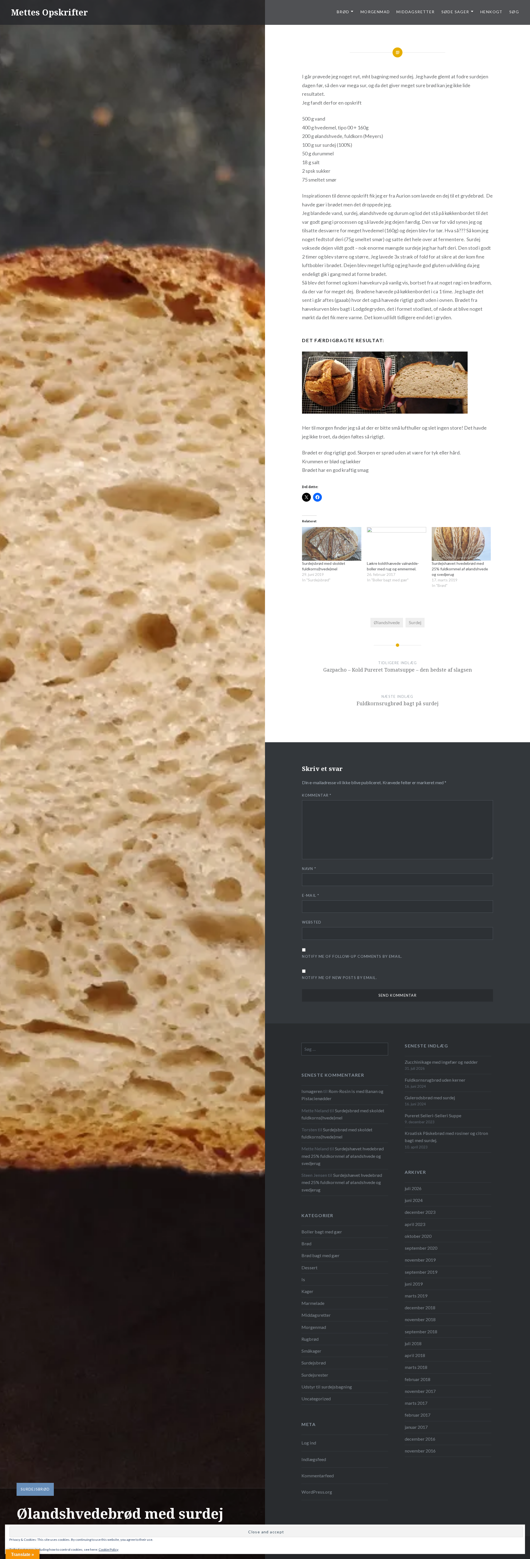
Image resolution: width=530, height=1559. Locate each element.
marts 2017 (416, 1403)
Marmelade (312, 1303)
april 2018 (415, 1355)
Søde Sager (455, 11)
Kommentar (316, 795)
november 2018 (420, 1319)
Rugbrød (310, 1339)
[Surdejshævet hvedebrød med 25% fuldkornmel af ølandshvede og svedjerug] (461, 544)
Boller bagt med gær (321, 1231)
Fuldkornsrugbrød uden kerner (435, 1079)
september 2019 (421, 1272)
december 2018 (420, 1307)
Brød (306, 1243)
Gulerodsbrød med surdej (430, 1097)
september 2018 (421, 1331)
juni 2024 (414, 1200)
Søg (514, 11)
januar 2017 (416, 1427)
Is (303, 1279)
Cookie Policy (108, 1549)
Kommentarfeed (317, 1475)
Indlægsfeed (313, 1459)
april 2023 (415, 1224)
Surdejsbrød (35, 1489)
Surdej (415, 622)
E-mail (310, 895)
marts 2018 (416, 1367)
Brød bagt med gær (320, 1255)
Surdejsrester (314, 1374)
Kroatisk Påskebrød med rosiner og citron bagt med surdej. (446, 1136)
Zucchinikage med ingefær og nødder (441, 1062)
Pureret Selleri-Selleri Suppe (433, 1115)
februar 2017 (417, 1414)
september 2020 (421, 1248)
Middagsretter (415, 11)
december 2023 (420, 1212)
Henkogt (491, 11)
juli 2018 (413, 1343)
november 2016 (420, 1450)
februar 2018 (417, 1379)
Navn (309, 868)
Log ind (308, 1442)
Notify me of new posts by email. (339, 977)
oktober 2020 (418, 1236)
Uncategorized (316, 1398)
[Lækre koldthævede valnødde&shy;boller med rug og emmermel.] (396, 544)
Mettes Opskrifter (49, 12)
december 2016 (420, 1438)
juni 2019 (414, 1283)
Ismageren (311, 1091)
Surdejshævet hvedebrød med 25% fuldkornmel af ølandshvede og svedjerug (460, 569)
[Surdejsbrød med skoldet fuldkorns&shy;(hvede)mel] (331, 544)
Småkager (311, 1350)
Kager (307, 1291)
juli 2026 (413, 1188)
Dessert (309, 1267)
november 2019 (420, 1259)
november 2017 (420, 1391)
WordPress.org (316, 1491)
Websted (311, 922)
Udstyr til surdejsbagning (326, 1386)
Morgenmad (375, 11)
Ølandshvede (387, 622)
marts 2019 (416, 1295)
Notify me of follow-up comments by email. (352, 956)
